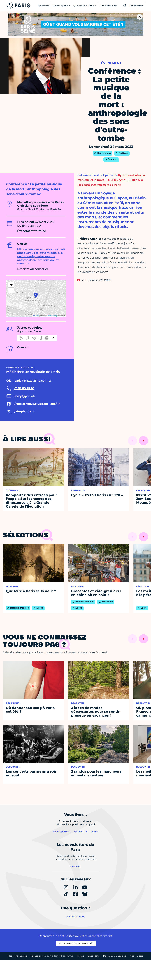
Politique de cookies (114, 956)
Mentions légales (17, 956)
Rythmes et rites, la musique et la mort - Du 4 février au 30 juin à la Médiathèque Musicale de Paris (111, 179)
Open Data (94, 956)
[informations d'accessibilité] (37, 338)
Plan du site (136, 956)
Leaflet (37, 316)
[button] (36, 295)
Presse (80, 956)
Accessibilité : (52, 956)
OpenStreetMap (52, 316)
